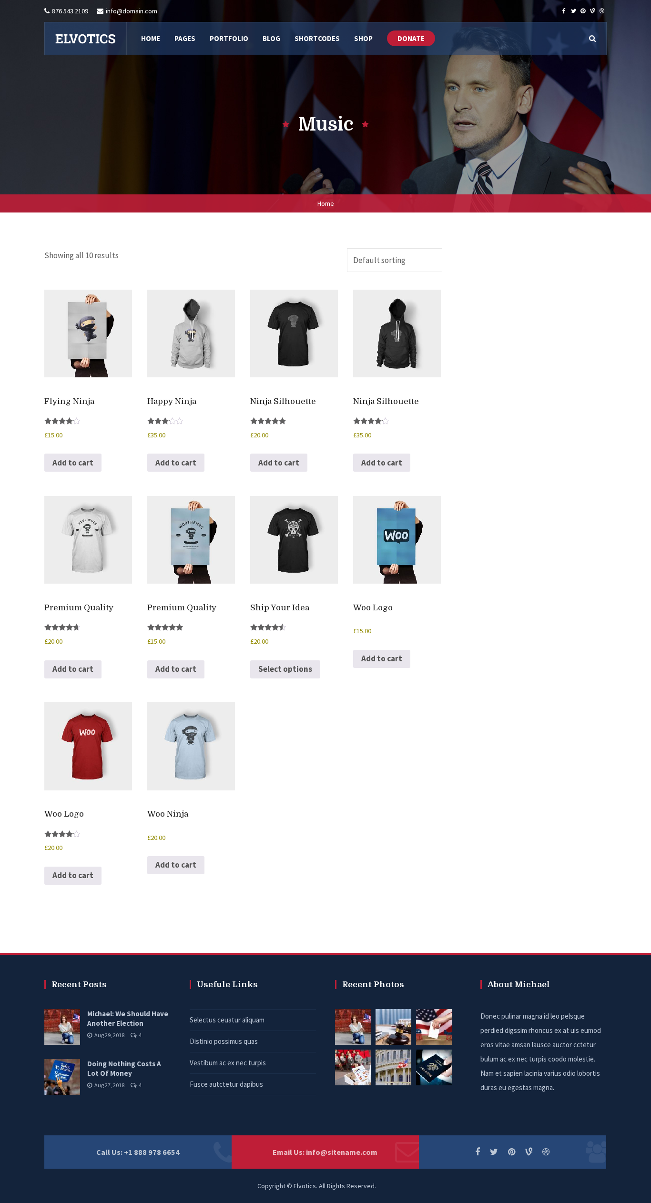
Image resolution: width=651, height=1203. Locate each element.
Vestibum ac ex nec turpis (228, 1062)
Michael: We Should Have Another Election (127, 1018)
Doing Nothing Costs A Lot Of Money (124, 1068)
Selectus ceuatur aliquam (227, 1019)
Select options (285, 669)
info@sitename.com (341, 1152)
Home (325, 203)
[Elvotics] (85, 38)
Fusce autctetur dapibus (226, 1084)
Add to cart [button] (72, 462)
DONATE (411, 38)
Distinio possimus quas (224, 1041)
